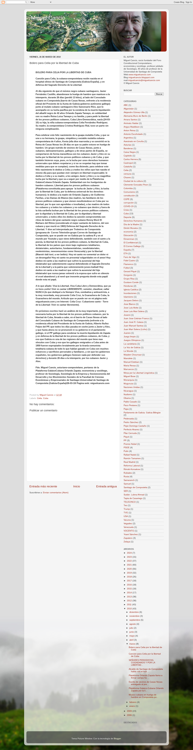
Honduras (128, 286)
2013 (129, 597)
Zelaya (127, 542)
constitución (129, 195)
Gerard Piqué (130, 271)
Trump (127, 509)
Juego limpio (130, 336)
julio (131, 628)
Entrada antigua (106, 486)
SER (126, 491)
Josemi (127, 315)
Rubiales (128, 473)
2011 (129, 604)
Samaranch (129, 480)
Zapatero (128, 538)
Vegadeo (128, 523)
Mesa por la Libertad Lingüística (139, 373)
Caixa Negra (130, 152)
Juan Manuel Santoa (133, 326)
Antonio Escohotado (133, 134)
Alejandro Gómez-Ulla (134, 112)
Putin (126, 451)
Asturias (127, 145)
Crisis (126, 210)
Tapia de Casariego (133, 498)
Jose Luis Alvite (131, 308)
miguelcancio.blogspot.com (141, 77)
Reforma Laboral (132, 466)
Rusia (126, 476)
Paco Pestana (130, 405)
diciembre (134, 612)
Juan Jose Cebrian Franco (136, 318)
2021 (129, 565)
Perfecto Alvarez (131, 429)
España (127, 250)
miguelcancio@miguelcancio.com (144, 80)
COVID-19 (128, 206)
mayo (132, 636)
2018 (129, 577)
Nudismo (128, 394)
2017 (129, 581)
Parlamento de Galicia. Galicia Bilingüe (142, 412)
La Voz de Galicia (132, 347)
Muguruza (128, 383)
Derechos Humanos (133, 221)
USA (126, 516)
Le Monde (128, 351)
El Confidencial (131, 242)
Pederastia (129, 419)
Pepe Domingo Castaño (135, 426)
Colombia (128, 188)
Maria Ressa (130, 365)
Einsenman (129, 239)
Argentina (128, 138)
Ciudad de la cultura (133, 181)
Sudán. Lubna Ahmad (134, 495)
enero (132, 706)
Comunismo (129, 192)
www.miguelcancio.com (140, 74)
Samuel (127, 484)
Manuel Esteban (131, 362)
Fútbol (127, 268)
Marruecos (129, 369)
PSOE (126, 447)
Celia (39, 398)
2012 (129, 600)
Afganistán (129, 109)
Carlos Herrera (131, 159)
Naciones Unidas (132, 387)
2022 (129, 561)
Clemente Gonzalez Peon (136, 185)
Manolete (128, 358)
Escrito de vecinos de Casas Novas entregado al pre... (145, 683)
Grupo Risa (129, 279)
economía (128, 232)
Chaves (127, 177)
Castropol (128, 163)
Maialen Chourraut (132, 355)
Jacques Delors (131, 300)
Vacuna (127, 520)
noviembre (134, 616)
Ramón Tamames (132, 458)
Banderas (128, 148)
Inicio (76, 486)
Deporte (127, 217)
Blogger (117, 738)
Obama (127, 398)
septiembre (135, 620)
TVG (126, 513)
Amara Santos (130, 119)
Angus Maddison (132, 127)
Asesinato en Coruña (134, 141)
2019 (129, 573)
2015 (129, 589)
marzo (132, 644)
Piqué (126, 437)
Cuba (45, 398)
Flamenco (128, 264)
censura (127, 174)
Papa (126, 409)
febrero (133, 702)
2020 (129, 569)
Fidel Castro (129, 260)
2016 (129, 585)
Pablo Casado (130, 402)
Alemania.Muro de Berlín (135, 116)
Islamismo (128, 297)
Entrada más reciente (43, 486)
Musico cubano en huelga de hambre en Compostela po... (143, 696)
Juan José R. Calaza (133, 322)
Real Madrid (129, 462)
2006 (129, 715)
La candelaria (130, 344)
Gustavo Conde (131, 282)
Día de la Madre (131, 224)
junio (131, 632)
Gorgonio (128, 275)
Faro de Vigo (130, 257)
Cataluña (128, 166)
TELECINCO (130, 502)
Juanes (127, 333)
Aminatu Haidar (131, 123)
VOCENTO (129, 531)
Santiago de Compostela (135, 487)
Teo (125, 505)
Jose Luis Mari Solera (134, 311)
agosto (132, 624)
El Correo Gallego (132, 246)
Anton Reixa (129, 130)
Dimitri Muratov (131, 228)
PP (125, 440)
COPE (127, 199)
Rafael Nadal (130, 455)
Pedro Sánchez (131, 422)
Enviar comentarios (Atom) (55, 492)
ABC (126, 105)
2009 (129, 711)
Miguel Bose (129, 376)
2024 (129, 553)
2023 (129, 557)
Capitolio (128, 156)
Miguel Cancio (48, 18)
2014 (129, 592)
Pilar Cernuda (130, 433)
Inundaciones (130, 293)
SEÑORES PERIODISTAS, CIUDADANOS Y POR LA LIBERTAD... (142, 662)
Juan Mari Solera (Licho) (135, 329)
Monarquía (129, 380)
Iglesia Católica (131, 289)
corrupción (129, 203)
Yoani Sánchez (131, 534)
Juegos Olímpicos (132, 340)
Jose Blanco (129, 304)
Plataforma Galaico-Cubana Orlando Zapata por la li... (146, 689)
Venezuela (129, 527)
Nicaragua (128, 391)
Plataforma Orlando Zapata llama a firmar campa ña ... (145, 676)
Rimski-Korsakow (132, 469)
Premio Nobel (130, 444)
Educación (129, 235)
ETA (126, 253)
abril (131, 640)
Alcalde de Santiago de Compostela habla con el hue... (146, 670)
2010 (129, 608)
